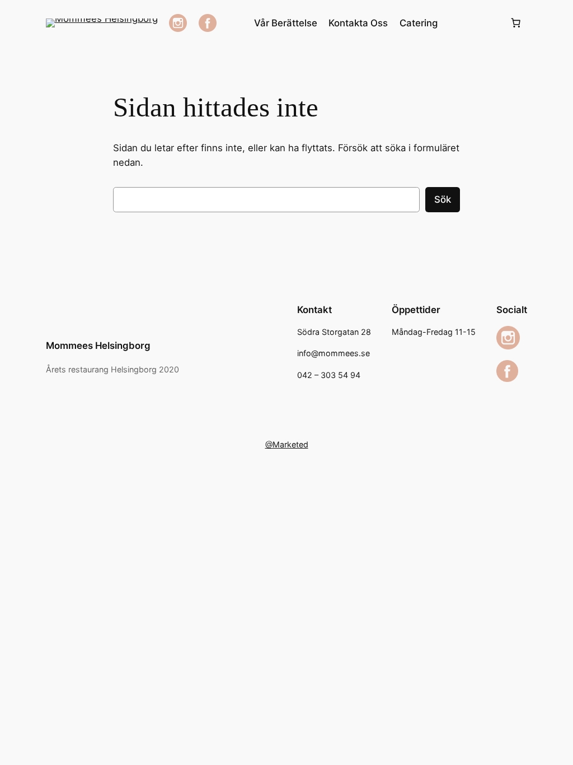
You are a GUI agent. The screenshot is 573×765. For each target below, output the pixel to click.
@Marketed (286, 444)
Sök (442, 199)
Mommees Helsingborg (98, 345)
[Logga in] (473, 23)
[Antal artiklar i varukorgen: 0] (515, 23)
